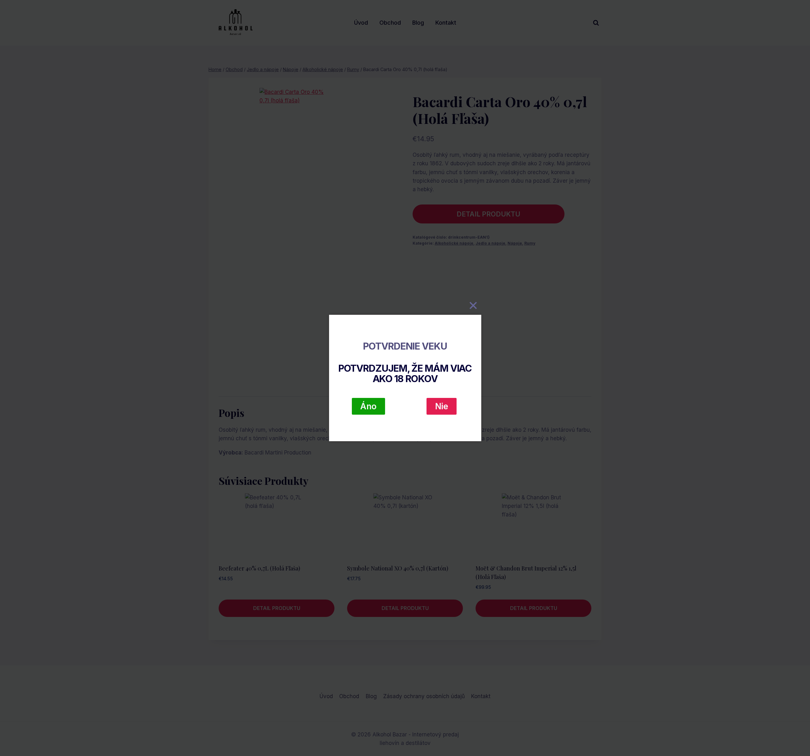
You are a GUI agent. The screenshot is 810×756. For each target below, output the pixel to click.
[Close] (473, 305)
